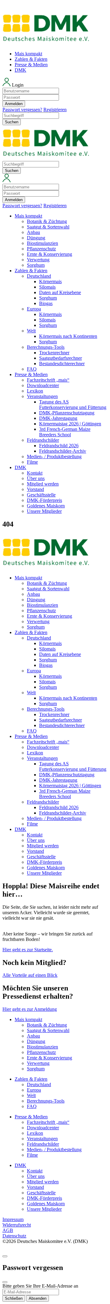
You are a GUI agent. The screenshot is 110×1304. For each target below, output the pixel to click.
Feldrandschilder (43, 440)
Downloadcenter (43, 385)
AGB (7, 1230)
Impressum (13, 1219)
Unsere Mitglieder (44, 511)
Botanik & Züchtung (47, 221)
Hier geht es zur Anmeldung (29, 1009)
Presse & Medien (31, 64)
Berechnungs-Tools (45, 347)
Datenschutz (14, 1235)
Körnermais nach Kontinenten (68, 336)
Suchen (11, 122)
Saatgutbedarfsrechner (60, 358)
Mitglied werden (43, 483)
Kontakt (34, 472)
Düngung (36, 237)
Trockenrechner (54, 352)
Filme (32, 462)
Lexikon (35, 390)
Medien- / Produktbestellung (54, 456)
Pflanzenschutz (41, 248)
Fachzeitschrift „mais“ (48, 380)
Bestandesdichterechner (62, 363)
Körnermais (50, 281)
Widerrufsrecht (16, 1224)
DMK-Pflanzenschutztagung (66, 412)
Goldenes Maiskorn (46, 505)
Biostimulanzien (42, 243)
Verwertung (38, 259)
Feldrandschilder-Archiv (62, 451)
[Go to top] (4, 1256)
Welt (31, 330)
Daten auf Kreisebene (60, 292)
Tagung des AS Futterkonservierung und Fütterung (72, 404)
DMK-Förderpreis (44, 500)
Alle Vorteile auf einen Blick (29, 975)
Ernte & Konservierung (49, 254)
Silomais (47, 287)
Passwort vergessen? (22, 109)
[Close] (4, 1282)
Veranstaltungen (42, 396)
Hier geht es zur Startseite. (27, 949)
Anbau (33, 232)
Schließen (14, 1298)
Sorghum (36, 265)
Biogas (46, 303)
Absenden (37, 1298)
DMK (20, 70)
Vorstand (35, 489)
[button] (55, 95)
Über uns (36, 478)
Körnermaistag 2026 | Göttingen (70, 423)
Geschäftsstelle (41, 494)
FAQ (32, 369)
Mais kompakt (28, 53)
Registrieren (55, 109)
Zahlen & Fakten (31, 59)
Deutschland (39, 276)
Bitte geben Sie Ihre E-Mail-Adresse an (40, 1286)
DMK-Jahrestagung (58, 418)
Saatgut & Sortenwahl (48, 226)
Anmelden (14, 103)
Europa (34, 308)
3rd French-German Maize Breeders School (64, 432)
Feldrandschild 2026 (59, 445)
